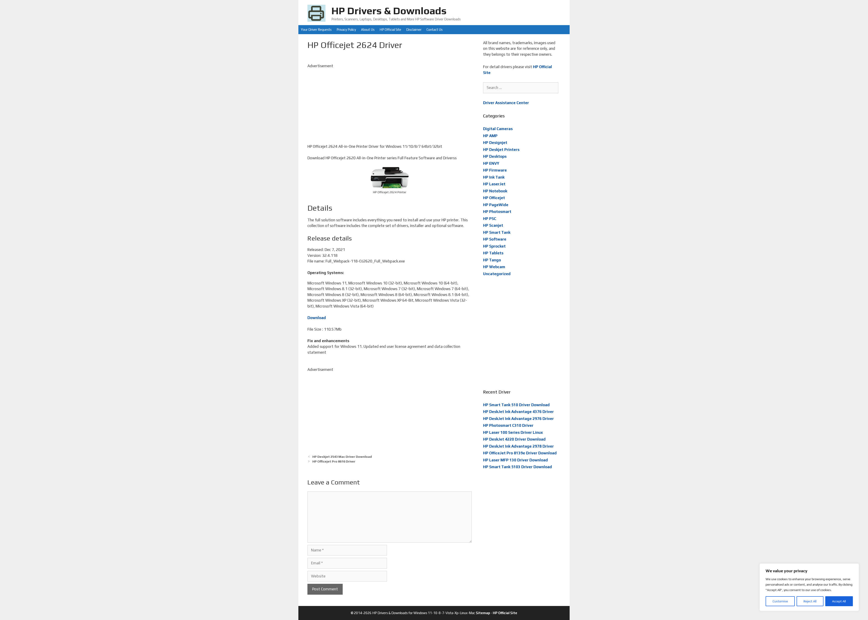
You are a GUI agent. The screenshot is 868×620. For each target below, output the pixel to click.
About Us (368, 29)
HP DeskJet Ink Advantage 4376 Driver (518, 411)
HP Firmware (495, 170)
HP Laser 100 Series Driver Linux (513, 432)
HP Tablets (493, 253)
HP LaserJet (494, 184)
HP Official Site (390, 29)
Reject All (810, 601)
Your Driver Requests (316, 29)
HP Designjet (495, 142)
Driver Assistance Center (506, 102)
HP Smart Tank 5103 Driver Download (517, 467)
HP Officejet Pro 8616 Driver (333, 461)
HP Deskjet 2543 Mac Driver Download (342, 456)
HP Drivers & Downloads (389, 11)
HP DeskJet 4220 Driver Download (514, 439)
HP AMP (490, 136)
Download (316, 317)
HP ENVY (491, 163)
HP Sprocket (494, 246)
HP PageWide (495, 205)
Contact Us (435, 29)
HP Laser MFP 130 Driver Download (515, 460)
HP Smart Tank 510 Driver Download (516, 405)
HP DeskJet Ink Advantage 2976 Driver (518, 418)
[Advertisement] (389, 100)
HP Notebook (495, 191)
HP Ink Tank (494, 177)
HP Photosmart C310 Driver (508, 425)
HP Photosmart (497, 211)
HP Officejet (494, 198)
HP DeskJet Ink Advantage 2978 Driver (518, 446)
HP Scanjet (493, 225)
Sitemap (483, 613)
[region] (809, 587)
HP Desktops (495, 156)
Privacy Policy (346, 29)
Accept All (839, 601)
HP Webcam (494, 267)
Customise (780, 601)
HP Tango (492, 260)
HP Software (494, 239)
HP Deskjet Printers (501, 149)
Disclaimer (414, 29)
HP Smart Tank (496, 232)
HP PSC (489, 218)
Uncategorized (497, 274)
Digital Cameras (498, 128)
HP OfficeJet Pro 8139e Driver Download (520, 453)
